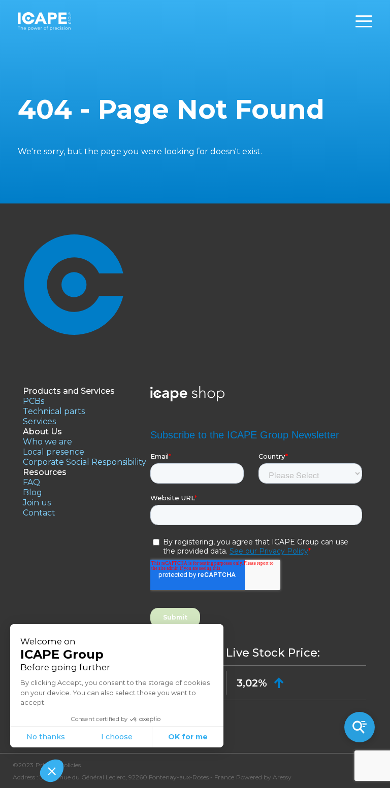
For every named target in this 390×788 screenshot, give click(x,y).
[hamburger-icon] (363, 21)
